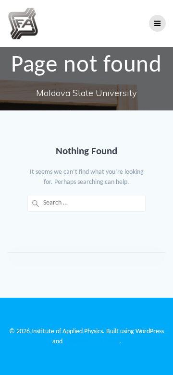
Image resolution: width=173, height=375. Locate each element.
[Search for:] (86, 203)
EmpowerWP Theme (91, 341)
